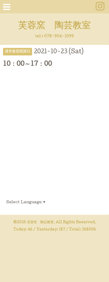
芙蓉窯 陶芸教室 (54, 26)
